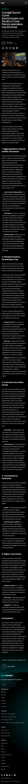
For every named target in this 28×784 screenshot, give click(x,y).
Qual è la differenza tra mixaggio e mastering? (13, 722)
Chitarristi (3, 700)
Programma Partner (6, 754)
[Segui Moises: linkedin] (9, 775)
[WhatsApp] (3, 48)
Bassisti (3, 697)
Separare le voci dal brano (8, 714)
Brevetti (3, 769)
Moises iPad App (5, 735)
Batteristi (3, 692)
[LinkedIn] (13, 48)
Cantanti (3, 695)
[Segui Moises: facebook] (15, 775)
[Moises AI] (2, 2)
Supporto (3, 763)
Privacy (3, 757)
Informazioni (4, 743)
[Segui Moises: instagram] (2, 775)
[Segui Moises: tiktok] (4, 775)
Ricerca (3, 749)
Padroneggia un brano (7, 719)
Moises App (4, 730)
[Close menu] (26, 3)
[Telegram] (6, 48)
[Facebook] (17, 48)
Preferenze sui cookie (6, 778)
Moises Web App (5, 733)
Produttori (3, 703)
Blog (2, 746)
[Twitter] (10, 48)
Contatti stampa (5, 766)
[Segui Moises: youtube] (7, 775)
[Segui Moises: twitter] (12, 775)
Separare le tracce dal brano (8, 717)
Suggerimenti (5, 9)
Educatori (3, 706)
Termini (3, 760)
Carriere (3, 752)
